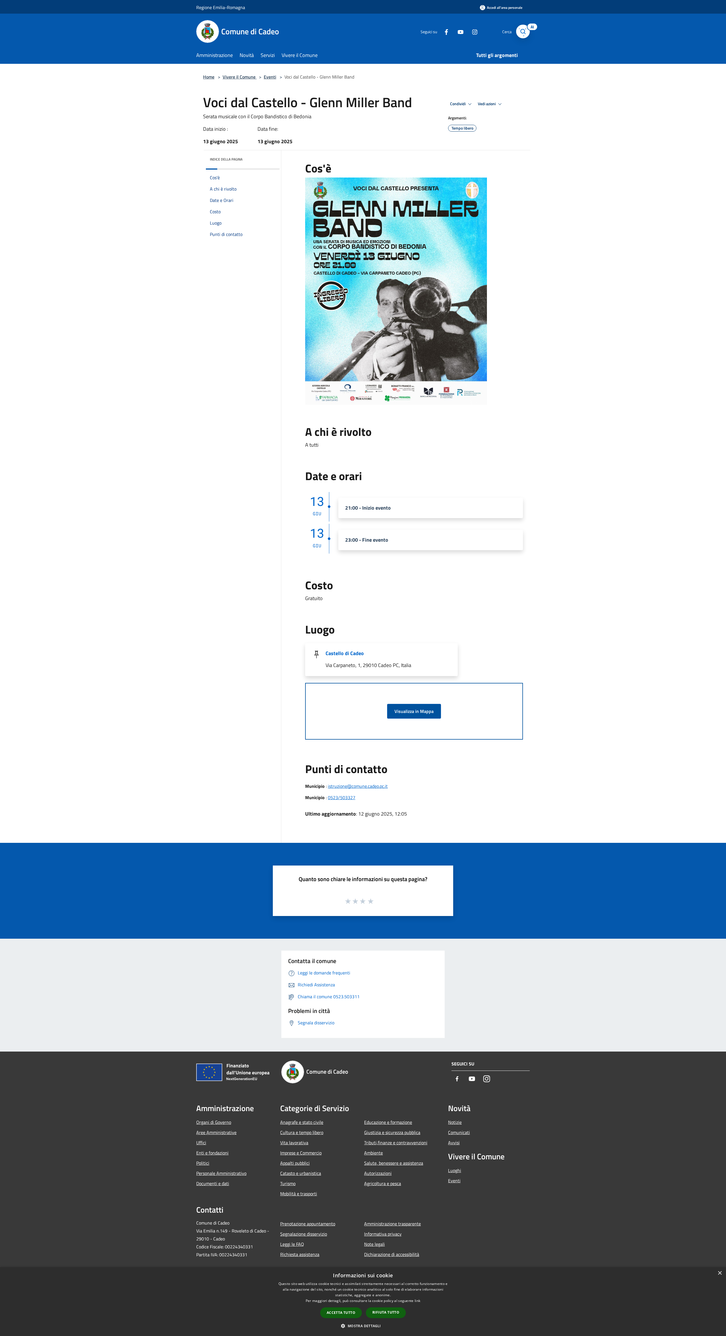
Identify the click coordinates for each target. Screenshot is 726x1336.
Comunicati (459, 1132)
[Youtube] (458, 31)
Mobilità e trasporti (298, 1193)
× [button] (719, 1273)
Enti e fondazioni (212, 1152)
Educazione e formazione (388, 1122)
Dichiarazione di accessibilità (391, 1254)
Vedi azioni (487, 104)
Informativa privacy (383, 1234)
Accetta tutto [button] (341, 1312)
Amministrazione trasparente (392, 1223)
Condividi (458, 104)
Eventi (270, 76)
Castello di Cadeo (345, 653)
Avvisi (454, 1142)
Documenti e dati (212, 1183)
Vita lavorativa (294, 1142)
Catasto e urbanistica (300, 1173)
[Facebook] (444, 31)
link (417, 1300)
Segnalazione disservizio (303, 1234)
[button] (363, 1325)
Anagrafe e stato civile (301, 1122)
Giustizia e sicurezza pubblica (392, 1132)
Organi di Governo (213, 1122)
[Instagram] (472, 31)
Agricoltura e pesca (382, 1183)
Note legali (374, 1244)
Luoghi (454, 1170)
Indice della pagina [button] (226, 159)
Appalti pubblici (295, 1163)
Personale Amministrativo (221, 1173)
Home (208, 76)
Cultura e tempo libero (301, 1132)
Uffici (201, 1142)
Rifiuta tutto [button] (385, 1312)
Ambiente (373, 1152)
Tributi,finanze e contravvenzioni (395, 1142)
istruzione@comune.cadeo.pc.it (358, 786)
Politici (202, 1163)
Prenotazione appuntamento (307, 1223)
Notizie (455, 1122)
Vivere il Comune (240, 76)
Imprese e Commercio (301, 1152)
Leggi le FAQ (292, 1244)
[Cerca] (523, 31)
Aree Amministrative (216, 1132)
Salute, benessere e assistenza (393, 1163)
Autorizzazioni (378, 1173)
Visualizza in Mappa (414, 711)
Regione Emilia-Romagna (220, 7)
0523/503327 (341, 797)
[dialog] (363, 1301)
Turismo (288, 1183)
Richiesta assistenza (299, 1254)
